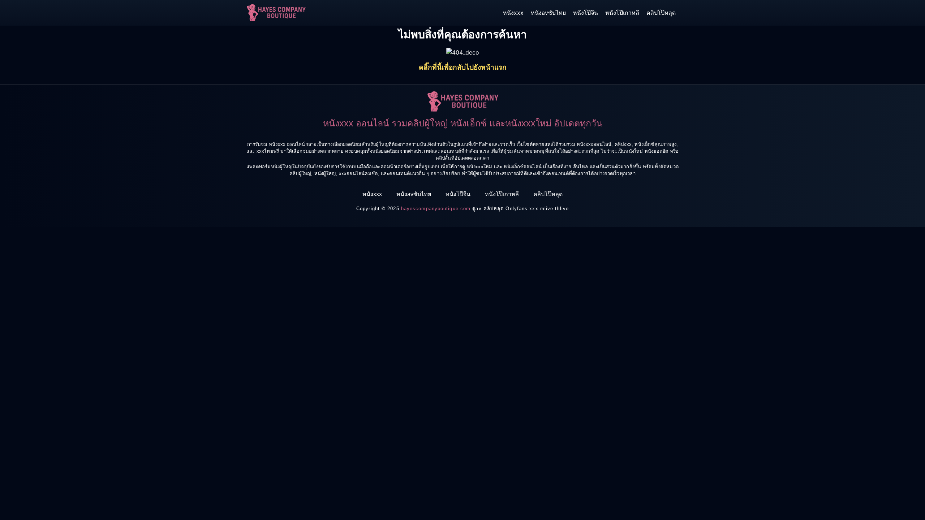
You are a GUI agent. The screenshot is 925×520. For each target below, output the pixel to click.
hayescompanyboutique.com (435, 208)
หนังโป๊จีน (585, 12)
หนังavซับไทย (548, 12)
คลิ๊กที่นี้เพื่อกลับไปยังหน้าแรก (463, 67)
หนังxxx (513, 12)
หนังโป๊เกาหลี (622, 12)
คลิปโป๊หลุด (661, 12)
